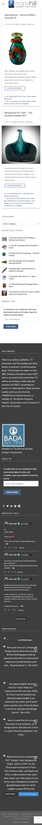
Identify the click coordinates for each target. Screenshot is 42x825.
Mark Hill (31, 24)
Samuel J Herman (15, 104)
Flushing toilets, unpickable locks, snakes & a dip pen (22, 269)
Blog (11, 96)
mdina (28, 198)
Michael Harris (12, 201)
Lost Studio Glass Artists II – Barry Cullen (22, 277)
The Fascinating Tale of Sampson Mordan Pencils (22, 262)
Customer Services (28, 816)
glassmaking (21, 198)
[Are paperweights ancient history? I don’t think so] (21, 699)
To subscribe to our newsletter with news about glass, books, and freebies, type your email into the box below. (20, 312)
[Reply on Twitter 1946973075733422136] (5, 547)
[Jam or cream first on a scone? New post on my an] (21, 736)
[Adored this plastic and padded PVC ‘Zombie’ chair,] (21, 772)
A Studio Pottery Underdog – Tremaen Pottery (24, 254)
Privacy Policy (11, 816)
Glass (24, 96)
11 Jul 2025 (24, 555)
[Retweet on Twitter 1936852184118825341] (9, 609)
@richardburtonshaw (21, 590)
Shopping (7, 196)
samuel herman (9, 206)
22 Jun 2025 (25, 579)
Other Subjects (31, 96)
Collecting (25, 193)
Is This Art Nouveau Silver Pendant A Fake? (23, 246)
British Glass (18, 96)
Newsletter (14, 814)
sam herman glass (25, 101)
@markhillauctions (18, 597)
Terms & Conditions (30, 814)
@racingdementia (28, 541)
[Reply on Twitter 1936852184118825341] (5, 609)
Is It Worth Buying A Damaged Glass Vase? (23, 285)
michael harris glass (24, 201)
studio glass (25, 104)
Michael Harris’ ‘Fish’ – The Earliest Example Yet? (18, 114)
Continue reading (14, 88)
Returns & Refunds (21, 819)
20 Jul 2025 (24, 524)
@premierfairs (9, 587)
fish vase (13, 198)
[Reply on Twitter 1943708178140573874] (5, 571)
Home (4, 814)
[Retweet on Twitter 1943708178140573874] (9, 571)
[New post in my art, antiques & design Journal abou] (21, 663)
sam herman (14, 101)
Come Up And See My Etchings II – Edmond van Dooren (22, 239)
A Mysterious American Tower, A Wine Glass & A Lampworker (24, 293)
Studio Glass (8, 99)
